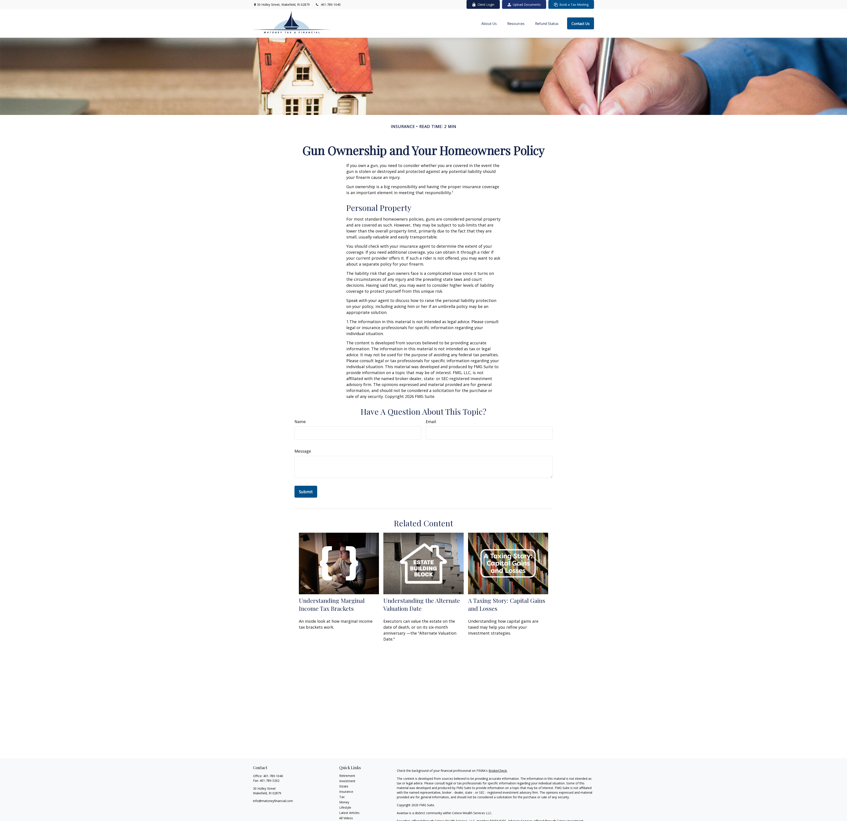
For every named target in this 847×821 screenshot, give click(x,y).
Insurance (346, 791)
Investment (347, 781)
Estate (343, 786)
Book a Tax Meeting (573, 4)
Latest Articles (349, 813)
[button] (489, 23)
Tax (342, 797)
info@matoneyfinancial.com (273, 801)
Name (300, 421)
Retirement (347, 776)
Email (431, 421)
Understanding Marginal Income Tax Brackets (332, 604)
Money (344, 802)
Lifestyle (345, 807)
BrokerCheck (498, 771)
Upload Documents (527, 4)
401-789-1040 (331, 4)
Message (302, 451)
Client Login (486, 4)
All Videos (346, 818)
